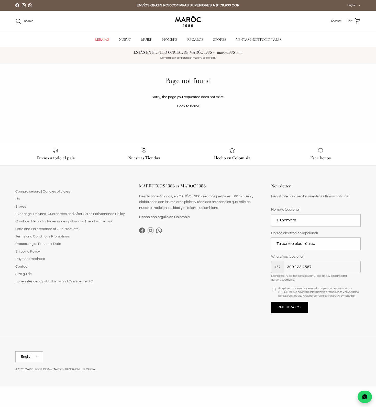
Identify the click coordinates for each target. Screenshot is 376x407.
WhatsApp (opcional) (287, 256)
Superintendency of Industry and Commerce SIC (54, 281)
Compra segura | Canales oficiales (42, 191)
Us (17, 199)
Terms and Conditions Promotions (42, 236)
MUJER (146, 39)
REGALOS (195, 39)
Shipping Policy (27, 251)
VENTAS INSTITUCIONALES (258, 39)
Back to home (188, 106)
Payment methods (30, 259)
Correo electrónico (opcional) (294, 233)
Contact (22, 266)
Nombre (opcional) (285, 209)
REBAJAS (102, 39)
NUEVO (125, 39)
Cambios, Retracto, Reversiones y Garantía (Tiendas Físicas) (63, 221)
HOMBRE (169, 39)
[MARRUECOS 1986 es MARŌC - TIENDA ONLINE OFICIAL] (188, 21)
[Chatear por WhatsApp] (365, 397)
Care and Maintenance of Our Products (47, 229)
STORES (219, 39)
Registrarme (290, 307)
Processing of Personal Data (38, 244)
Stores (20, 206)
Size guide (23, 274)
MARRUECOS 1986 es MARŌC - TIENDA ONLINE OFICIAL (60, 369)
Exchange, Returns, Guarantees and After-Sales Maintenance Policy (70, 214)
